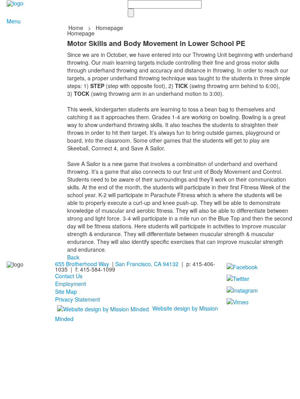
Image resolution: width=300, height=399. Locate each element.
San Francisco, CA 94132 (147, 264)
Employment (70, 284)
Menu (14, 21)
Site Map (66, 291)
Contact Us (68, 276)
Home (76, 28)
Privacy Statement (77, 299)
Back (73, 257)
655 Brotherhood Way (82, 264)
